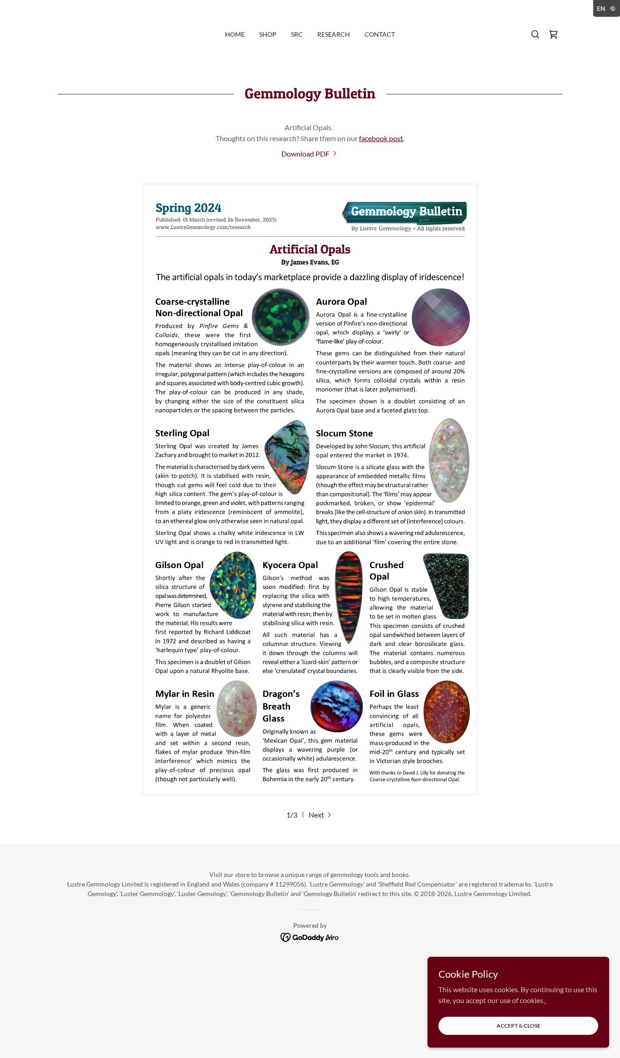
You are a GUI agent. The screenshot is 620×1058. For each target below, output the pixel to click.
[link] (310, 153)
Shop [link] (267, 34)
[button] (553, 34)
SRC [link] (297, 34)
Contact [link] (379, 34)
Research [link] (333, 34)
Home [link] (235, 34)
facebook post (381, 138)
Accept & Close (519, 1025)
